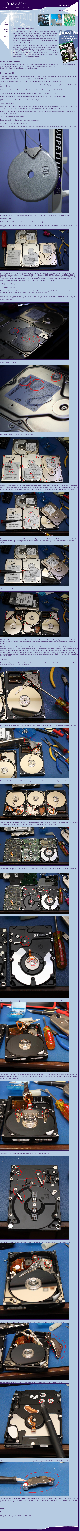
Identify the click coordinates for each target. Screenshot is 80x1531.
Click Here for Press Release (68, 64)
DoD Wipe (52, 52)
